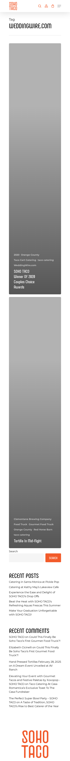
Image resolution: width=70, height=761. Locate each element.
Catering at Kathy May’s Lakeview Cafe (34, 587)
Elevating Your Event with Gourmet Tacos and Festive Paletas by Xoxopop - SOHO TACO (34, 680)
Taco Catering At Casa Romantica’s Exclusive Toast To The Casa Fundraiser (33, 687)
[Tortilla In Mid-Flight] (35, 422)
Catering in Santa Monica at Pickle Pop (34, 581)
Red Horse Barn (43, 529)
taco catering (46, 260)
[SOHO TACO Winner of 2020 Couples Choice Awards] (35, 168)
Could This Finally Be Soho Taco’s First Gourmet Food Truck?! (34, 651)
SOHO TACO (16, 636)
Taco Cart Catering (25, 260)
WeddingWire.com (25, 265)
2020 (16, 254)
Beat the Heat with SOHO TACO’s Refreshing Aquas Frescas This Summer (35, 603)
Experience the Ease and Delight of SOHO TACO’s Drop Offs (32, 594)
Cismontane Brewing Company (32, 519)
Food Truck (20, 524)
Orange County (30, 254)
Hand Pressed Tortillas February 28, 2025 (35, 661)
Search (13, 551)
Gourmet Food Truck (41, 524)
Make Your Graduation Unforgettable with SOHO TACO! (33, 612)
